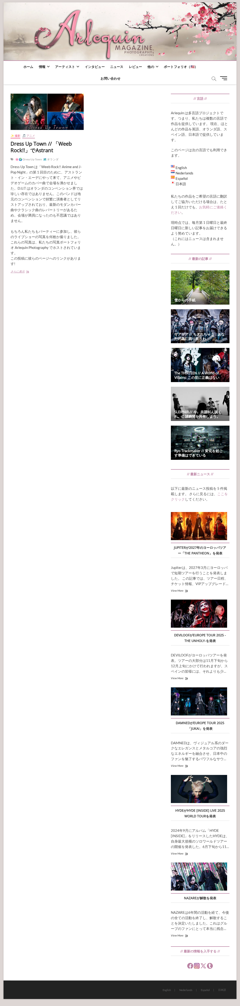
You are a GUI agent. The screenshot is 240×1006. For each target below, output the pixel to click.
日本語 (222, 989)
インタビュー (95, 67)
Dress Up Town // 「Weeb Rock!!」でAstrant (41, 147)
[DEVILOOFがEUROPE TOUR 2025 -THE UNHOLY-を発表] (199, 614)
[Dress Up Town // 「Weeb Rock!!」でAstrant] (47, 112)
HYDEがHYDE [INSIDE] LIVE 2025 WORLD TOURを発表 (200, 813)
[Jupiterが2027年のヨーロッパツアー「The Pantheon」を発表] (199, 527)
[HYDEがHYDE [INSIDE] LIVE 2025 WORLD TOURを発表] (199, 789)
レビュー (135, 67)
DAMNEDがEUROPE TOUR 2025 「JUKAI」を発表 (200, 726)
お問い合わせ (110, 78)
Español (205, 989)
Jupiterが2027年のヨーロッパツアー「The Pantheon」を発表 (200, 550)
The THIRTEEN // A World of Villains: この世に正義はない (196, 375)
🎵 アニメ (28, 135)
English (167, 989)
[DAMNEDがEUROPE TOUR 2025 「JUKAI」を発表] (199, 702)
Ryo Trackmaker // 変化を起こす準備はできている (198, 452)
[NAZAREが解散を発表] (199, 877)
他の (150, 67)
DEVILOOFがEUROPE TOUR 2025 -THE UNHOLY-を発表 (200, 638)
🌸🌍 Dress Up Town (28, 159)
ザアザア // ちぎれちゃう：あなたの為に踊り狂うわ (199, 336)
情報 (42, 67)
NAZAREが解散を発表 (200, 898)
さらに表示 (23, 271)
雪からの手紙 (184, 300)
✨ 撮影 (15, 135)
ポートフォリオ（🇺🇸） (181, 67)
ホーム (28, 67)
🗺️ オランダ (51, 159)
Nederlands (185, 989)
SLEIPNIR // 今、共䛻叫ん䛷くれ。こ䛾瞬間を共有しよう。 (197, 414)
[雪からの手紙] (200, 287)
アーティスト (65, 67)
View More (177, 590)
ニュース (117, 67)
